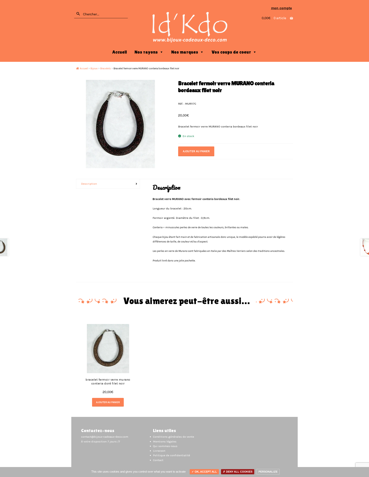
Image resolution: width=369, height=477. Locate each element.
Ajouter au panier (196, 151)
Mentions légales (164, 441)
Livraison (159, 450)
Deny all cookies (238, 471)
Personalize (268, 471)
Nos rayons (146, 52)
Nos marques (184, 52)
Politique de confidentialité (171, 455)
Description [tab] (89, 183)
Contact (158, 460)
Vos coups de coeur (231, 52)
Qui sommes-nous (165, 446)
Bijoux (94, 68)
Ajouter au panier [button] (108, 402)
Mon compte (281, 8)
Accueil (119, 52)
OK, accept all (205, 471)
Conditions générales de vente (173, 436)
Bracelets (105, 68)
